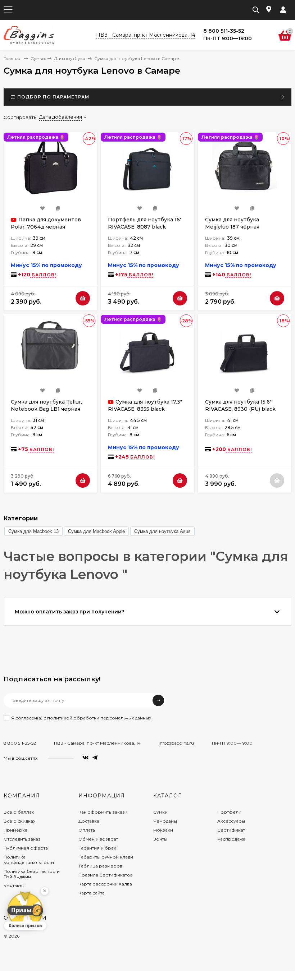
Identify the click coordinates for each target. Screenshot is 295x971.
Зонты (160, 839)
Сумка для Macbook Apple (96, 531)
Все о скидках (19, 821)
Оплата (86, 830)
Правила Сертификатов (105, 875)
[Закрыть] (44, 890)
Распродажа (231, 839)
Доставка (88, 821)
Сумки (38, 58)
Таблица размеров (100, 866)
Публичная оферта (26, 848)
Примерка (15, 830)
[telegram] (94, 757)
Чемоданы (165, 821)
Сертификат (231, 830)
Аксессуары (231, 821)
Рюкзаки (163, 830)
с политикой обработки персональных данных (97, 718)
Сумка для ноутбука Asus (162, 531)
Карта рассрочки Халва (105, 884)
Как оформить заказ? (102, 812)
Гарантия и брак (97, 848)
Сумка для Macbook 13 (33, 531)
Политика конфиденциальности (29, 859)
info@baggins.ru (176, 743)
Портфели (229, 812)
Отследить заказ (22, 839)
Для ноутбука (69, 58)
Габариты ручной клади (105, 857)
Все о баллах (19, 812)
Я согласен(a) (81, 718)
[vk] (85, 757)
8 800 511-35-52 (20, 743)
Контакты (14, 885)
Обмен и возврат (98, 839)
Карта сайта (91, 893)
